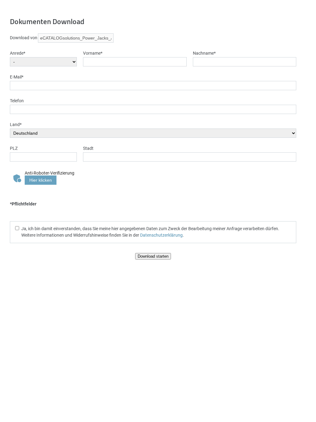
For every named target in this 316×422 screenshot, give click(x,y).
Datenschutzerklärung (161, 235)
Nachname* (204, 53)
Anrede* (17, 53)
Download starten (153, 256)
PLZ (14, 148)
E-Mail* (16, 77)
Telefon (17, 100)
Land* (16, 124)
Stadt (88, 148)
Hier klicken (40, 180)
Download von (23, 37)
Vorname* (92, 53)
